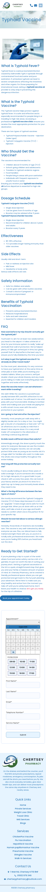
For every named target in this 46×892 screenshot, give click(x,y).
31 (13, 652)
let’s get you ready (35, 588)
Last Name (11, 691)
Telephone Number (15, 712)
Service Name (12, 723)
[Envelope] (35, 5)
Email (9, 702)
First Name (11, 681)
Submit (23, 735)
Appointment (12, 619)
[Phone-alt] (31, 5)
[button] (41, 5)
